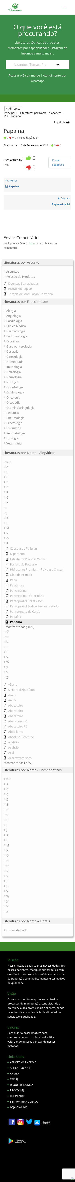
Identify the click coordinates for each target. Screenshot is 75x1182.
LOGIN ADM (17, 1096)
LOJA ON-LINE (18, 1107)
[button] (62, 122)
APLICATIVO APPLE (21, 1068)
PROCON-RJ (17, 1090)
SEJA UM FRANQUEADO (24, 1101)
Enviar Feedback (58, 162)
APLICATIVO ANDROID (23, 1062)
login (32, 243)
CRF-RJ (14, 1079)
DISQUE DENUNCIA (21, 1085)
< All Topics (13, 108)
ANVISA (14, 1073)
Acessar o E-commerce (24, 75)
